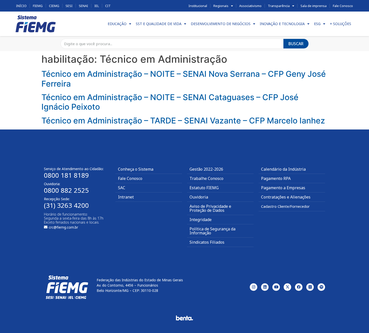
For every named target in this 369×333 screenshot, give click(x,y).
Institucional (198, 6)
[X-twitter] (287, 287)
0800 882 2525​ (66, 190)
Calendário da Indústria (283, 169)
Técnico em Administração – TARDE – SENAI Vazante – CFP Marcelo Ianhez (183, 120)
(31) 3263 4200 (66, 205)
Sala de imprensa (313, 6)
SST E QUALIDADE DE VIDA (158, 23)
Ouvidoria (199, 197)
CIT (108, 6)
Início (21, 6)
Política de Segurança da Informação (212, 231)
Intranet (126, 197)
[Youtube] (276, 287)
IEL (96, 6)
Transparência (279, 6)
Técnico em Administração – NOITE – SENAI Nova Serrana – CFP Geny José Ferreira (183, 78)
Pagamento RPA (276, 178)
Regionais (220, 6)
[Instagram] (253, 287)
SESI (69, 6)
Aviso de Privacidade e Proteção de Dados (210, 208)
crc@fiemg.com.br (63, 227)
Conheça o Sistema (135, 169)
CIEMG (54, 6)
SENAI (83, 6)
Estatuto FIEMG (204, 187)
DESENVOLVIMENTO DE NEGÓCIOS (221, 23)
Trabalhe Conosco (206, 178)
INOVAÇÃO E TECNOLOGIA (282, 23)
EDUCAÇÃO (117, 23)
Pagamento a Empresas (283, 187)
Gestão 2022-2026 (206, 169)
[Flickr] (310, 287)
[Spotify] (321, 287)
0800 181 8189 (66, 175)
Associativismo (250, 6)
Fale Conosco (343, 6)
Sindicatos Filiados (207, 242)
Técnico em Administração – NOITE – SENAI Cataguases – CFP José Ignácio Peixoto (169, 102)
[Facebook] (298, 287)
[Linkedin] (265, 287)
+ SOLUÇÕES (340, 23)
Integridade (201, 219)
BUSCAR (295, 43)
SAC (121, 187)
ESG (317, 23)
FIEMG (38, 6)
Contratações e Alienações (286, 197)
